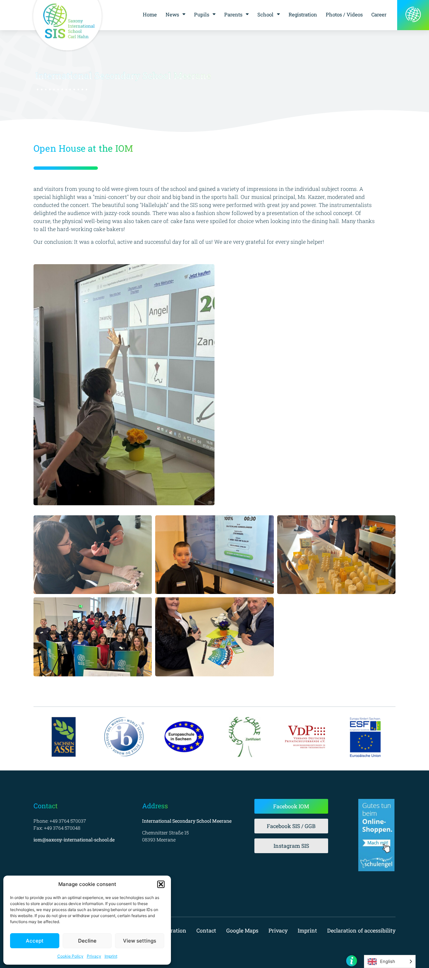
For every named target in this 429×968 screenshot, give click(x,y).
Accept (35, 941)
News (172, 14)
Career (378, 14)
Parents (233, 14)
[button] (161, 884)
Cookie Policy (70, 956)
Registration (303, 14)
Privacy (94, 956)
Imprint (111, 956)
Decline (87, 941)
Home (150, 14)
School (265, 14)
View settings (139, 941)
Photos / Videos (344, 14)
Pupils (201, 14)
